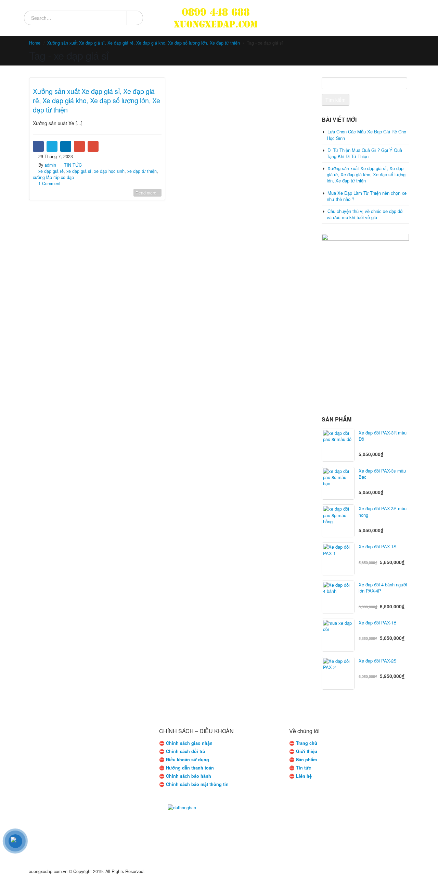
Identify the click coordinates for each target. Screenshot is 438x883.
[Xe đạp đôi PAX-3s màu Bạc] (338, 483)
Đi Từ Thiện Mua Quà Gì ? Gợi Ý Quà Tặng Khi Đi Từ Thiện (364, 153)
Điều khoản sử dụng (187, 759)
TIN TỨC (73, 165)
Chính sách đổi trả (185, 751)
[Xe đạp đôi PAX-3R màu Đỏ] (338, 445)
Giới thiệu (306, 751)
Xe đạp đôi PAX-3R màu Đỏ (383, 436)
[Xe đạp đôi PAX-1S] (338, 558)
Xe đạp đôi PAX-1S (378, 547)
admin (50, 165)
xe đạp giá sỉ (78, 171)
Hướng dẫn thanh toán (190, 768)
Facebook (38, 146)
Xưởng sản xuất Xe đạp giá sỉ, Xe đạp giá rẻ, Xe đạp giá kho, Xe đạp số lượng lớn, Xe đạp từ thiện (96, 100)
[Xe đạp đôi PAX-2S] (338, 673)
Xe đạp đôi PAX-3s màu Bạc (382, 474)
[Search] (134, 18)
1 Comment (49, 183)
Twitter (52, 146)
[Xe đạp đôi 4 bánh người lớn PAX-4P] (338, 597)
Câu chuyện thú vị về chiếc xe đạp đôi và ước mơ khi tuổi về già (365, 214)
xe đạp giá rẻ (51, 171)
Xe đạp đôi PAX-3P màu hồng (383, 511)
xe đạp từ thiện (142, 171)
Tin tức (303, 768)
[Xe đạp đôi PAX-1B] (338, 635)
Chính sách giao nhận (189, 743)
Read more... (147, 192)
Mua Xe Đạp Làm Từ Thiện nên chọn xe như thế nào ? (367, 196)
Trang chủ (306, 743)
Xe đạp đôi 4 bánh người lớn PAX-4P (383, 588)
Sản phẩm (306, 759)
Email (93, 146)
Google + (79, 146)
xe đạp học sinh (109, 171)
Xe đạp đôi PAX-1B (378, 623)
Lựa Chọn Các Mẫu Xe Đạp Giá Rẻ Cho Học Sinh (366, 134)
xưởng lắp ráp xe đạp (53, 177)
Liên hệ (304, 776)
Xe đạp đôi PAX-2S (378, 661)
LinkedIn (65, 146)
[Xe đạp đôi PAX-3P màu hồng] (338, 520)
